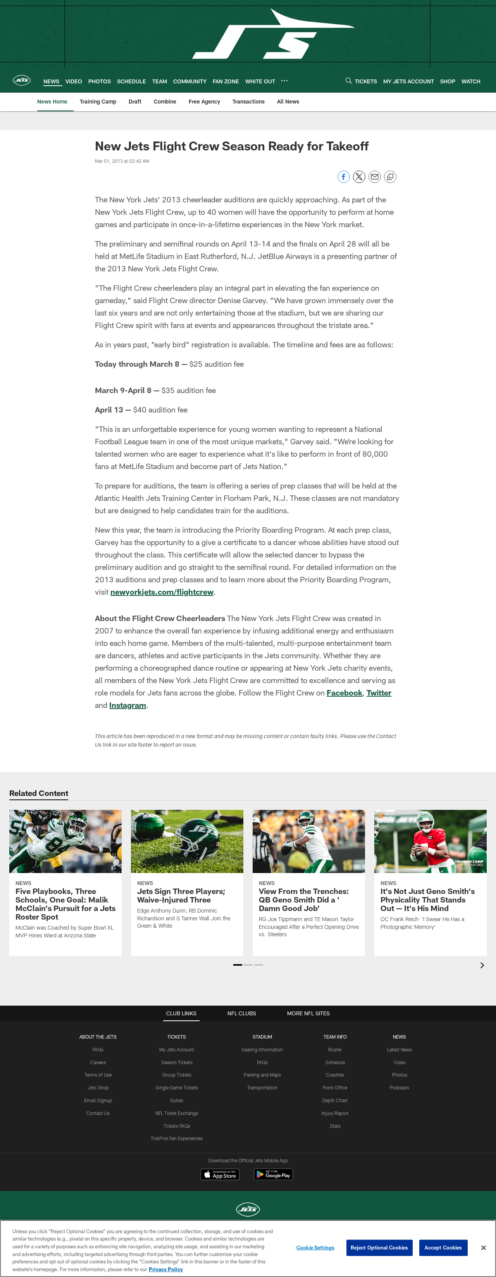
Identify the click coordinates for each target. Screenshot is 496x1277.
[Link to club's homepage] (21, 80)
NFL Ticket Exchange (176, 1113)
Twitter (379, 692)
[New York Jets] (248, 1210)
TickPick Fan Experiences (177, 1138)
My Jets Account (176, 1049)
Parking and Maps (262, 1074)
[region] (248, 1248)
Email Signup (98, 1100)
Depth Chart (335, 1100)
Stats (335, 1126)
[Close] (483, 1247)
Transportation (262, 1087)
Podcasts (399, 1087)
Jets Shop (98, 1087)
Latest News (399, 1049)
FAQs (98, 1049)
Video (400, 1062)
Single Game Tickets (176, 1087)
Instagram (127, 704)
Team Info (335, 1036)
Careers (98, 1062)
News (399, 1036)
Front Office (335, 1087)
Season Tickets (177, 1062)
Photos (399, 1074)
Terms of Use (98, 1074)
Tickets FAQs (177, 1126)
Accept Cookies (443, 1247)
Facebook (344, 692)
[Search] (349, 80)
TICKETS (176, 1036)
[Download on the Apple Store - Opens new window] (220, 1175)
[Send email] (375, 181)
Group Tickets (176, 1074)
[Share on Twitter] (359, 181)
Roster (335, 1049)
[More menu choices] (284, 81)
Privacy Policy (166, 1269)
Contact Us (98, 1113)
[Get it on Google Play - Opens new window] (273, 1178)
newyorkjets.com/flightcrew (162, 591)
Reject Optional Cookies (379, 1247)
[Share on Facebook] (344, 181)
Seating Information (262, 1049)
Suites (176, 1100)
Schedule (335, 1062)
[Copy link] (390, 177)
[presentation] (483, 966)
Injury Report (335, 1113)
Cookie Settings (315, 1247)
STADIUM (262, 1036)
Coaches (335, 1074)
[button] (237, 965)
